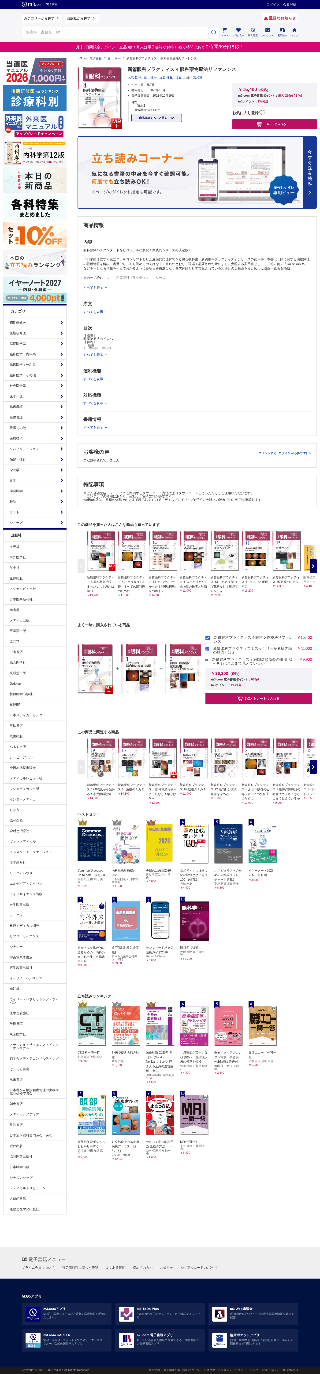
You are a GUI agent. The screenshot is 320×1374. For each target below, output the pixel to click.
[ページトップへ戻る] (306, 1366)
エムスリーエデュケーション (31, 852)
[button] (313, 566)
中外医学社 (18, 557)
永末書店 (16, 1079)
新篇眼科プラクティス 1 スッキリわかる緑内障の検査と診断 (252, 650)
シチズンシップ (21, 1177)
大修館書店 (18, 1198)
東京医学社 (18, 1034)
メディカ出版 (19, 620)
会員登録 (289, 4)
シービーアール (21, 757)
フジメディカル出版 (24, 789)
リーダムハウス (21, 873)
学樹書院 (16, 1023)
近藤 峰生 (166, 77)
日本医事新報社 (21, 599)
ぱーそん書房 (19, 1069)
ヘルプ (254, 1370)
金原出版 (16, 578)
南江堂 (14, 989)
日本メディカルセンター (28, 715)
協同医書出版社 (21, 1156)
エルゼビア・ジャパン (26, 883)
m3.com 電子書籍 (90, 58)
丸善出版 (16, 736)
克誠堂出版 (18, 673)
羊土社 (14, 568)
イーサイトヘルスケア (26, 978)
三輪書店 (16, 725)
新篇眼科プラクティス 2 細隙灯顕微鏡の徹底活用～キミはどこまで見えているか (253, 661)
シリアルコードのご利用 (199, 1267)
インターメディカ (23, 799)
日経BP (15, 704)
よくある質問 (115, 1267)
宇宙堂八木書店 (21, 957)
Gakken (15, 683)
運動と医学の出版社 (24, 1209)
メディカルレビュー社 (26, 778)
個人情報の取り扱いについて (182, 1370)
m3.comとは (290, 1370)
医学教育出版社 (21, 968)
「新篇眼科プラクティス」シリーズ (139, 278)
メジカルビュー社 (23, 589)
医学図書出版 (19, 904)
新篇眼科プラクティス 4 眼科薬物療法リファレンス (253, 639)
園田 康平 (114, 58)
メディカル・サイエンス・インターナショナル (34, 1046)
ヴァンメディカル (23, 841)
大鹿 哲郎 (134, 77)
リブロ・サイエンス (24, 936)
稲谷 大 (180, 77)
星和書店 (16, 1125)
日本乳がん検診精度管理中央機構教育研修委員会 (34, 1091)
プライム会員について (38, 1267)
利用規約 (154, 1370)
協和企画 (16, 820)
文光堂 (14, 547)
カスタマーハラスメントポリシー (225, 1370)
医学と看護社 (19, 1013)
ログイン (272, 4)
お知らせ (166, 1267)
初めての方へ (143, 1267)
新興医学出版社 (21, 694)
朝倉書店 (16, 1104)
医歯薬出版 (18, 631)
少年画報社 (18, 862)
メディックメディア (24, 1114)
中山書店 (16, 652)
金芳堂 (14, 641)
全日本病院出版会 (23, 768)
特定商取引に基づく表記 (80, 1267)
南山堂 (14, 610)
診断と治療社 (19, 831)
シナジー (16, 947)
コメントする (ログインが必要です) (283, 453)
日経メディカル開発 (24, 925)
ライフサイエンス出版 (26, 894)
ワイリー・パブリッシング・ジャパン (34, 1000)
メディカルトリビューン (28, 1188)
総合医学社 (18, 662)
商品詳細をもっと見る (153, 118)
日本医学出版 (19, 1167)
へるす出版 (18, 747)
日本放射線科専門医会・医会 (31, 1135)
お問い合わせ (270, 1370)
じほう (14, 810)
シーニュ (16, 915)
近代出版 (16, 1146)
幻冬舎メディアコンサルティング (34, 1058)
